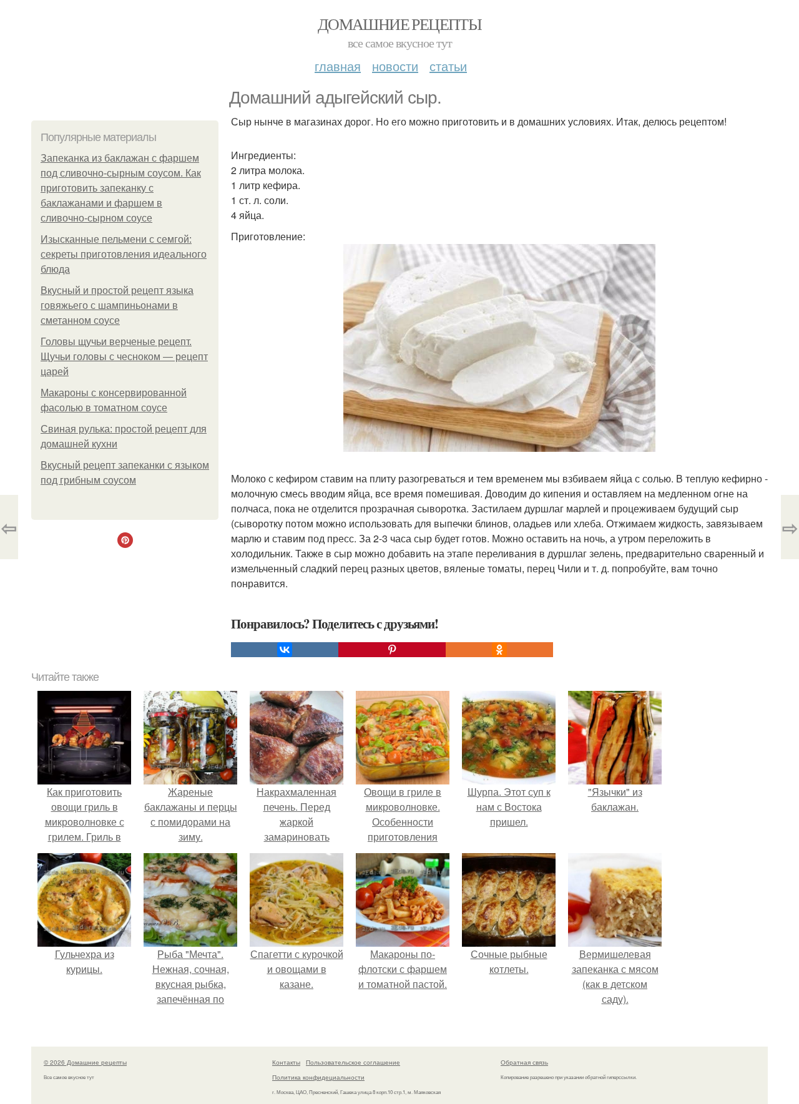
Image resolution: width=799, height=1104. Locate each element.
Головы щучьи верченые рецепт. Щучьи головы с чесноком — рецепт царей (124, 356)
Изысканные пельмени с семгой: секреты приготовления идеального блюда (124, 254)
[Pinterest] (392, 649)
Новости (395, 66)
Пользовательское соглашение (353, 1062)
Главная (338, 66)
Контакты (286, 1062)
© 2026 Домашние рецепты (85, 1062)
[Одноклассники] (499, 649)
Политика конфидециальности (318, 1077)
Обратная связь (524, 1062)
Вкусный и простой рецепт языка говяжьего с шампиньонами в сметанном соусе (117, 305)
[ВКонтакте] (284, 649)
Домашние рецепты (399, 23)
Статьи (448, 66)
